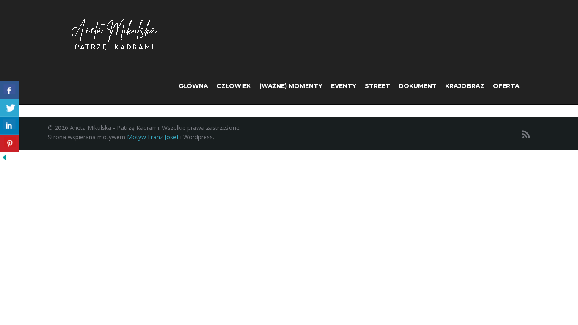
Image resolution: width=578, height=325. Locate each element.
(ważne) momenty (290, 86)
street (377, 86)
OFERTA (506, 86)
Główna (193, 86)
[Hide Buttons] (4, 157)
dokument (418, 86)
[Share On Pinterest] (9, 143)
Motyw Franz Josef (153, 137)
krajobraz (464, 86)
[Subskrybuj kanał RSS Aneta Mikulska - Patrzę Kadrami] (526, 134)
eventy (343, 86)
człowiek (234, 86)
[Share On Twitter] (9, 108)
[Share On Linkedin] (9, 126)
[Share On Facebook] (9, 90)
